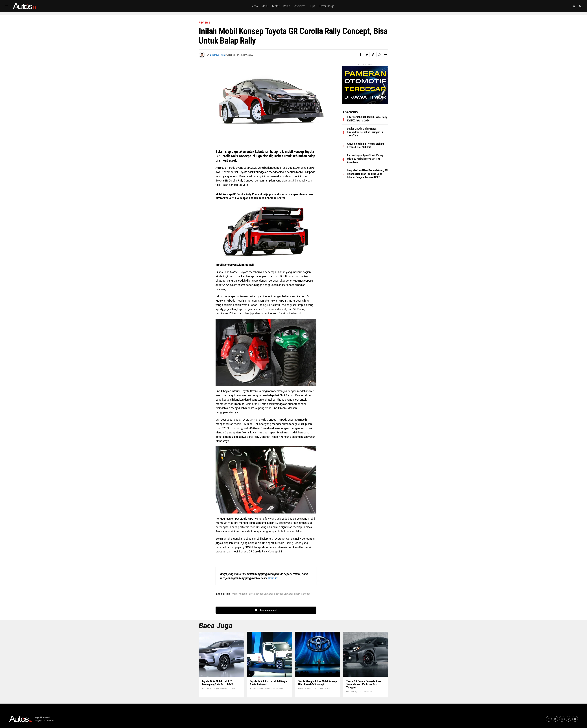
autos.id (272, 578)
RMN (52, 720)
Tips (312, 6)
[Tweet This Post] (366, 54)
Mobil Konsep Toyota (243, 594)
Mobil (264, 6)
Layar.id (38, 717)
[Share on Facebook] (360, 54)
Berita (254, 6)
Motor (276, 6)
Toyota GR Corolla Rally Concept (293, 594)
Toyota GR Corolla (265, 594)
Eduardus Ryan (217, 55)
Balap (286, 6)
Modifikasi (300, 6)
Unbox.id (47, 717)
